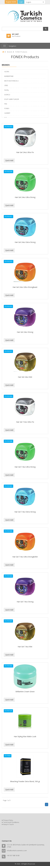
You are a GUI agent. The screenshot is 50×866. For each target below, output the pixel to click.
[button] (45, 29)
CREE (6, 85)
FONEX (6, 108)
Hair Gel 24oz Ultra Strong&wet (25, 287)
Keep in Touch (8, 824)
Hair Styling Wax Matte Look (25, 736)
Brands (9, 52)
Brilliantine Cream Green (25, 691)
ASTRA (6, 71)
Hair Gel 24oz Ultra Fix (25, 152)
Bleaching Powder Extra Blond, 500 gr (25, 781)
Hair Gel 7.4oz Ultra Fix (25, 422)
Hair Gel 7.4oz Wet (25, 646)
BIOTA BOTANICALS (11, 81)
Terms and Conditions (11, 822)
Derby (6, 90)
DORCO (7, 95)
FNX (5, 104)
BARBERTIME (8, 76)
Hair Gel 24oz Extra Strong (25, 242)
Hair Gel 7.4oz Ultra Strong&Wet (25, 557)
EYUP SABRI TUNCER (11, 99)
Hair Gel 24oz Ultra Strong (25, 197)
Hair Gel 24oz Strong (25, 332)
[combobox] (33, 2)
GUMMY (7, 113)
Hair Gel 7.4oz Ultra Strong (25, 467)
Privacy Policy (8, 820)
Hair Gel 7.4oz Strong (25, 602)
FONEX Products (21, 52)
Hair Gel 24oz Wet (25, 377)
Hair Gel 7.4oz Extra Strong (25, 512)
